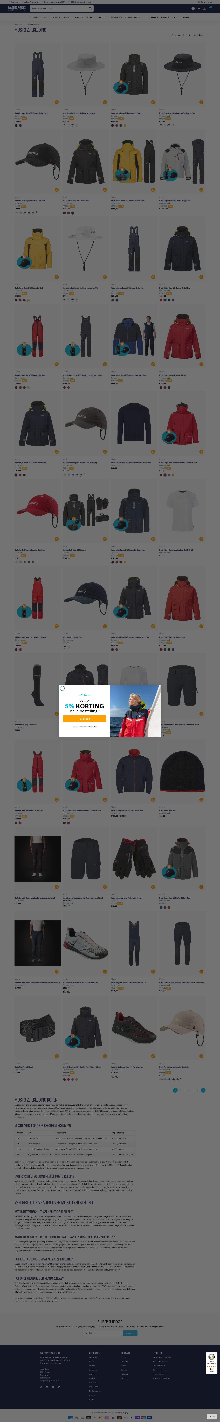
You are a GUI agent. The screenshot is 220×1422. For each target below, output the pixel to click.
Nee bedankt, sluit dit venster (85, 726)
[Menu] (215, 1353)
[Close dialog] (62, 688)
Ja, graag (84, 718)
